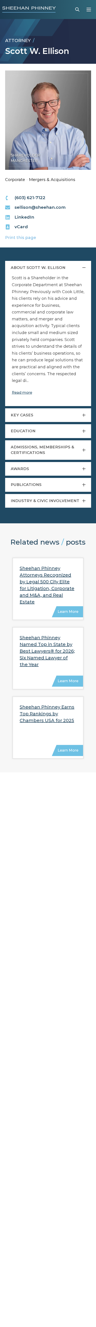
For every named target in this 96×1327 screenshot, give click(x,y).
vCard (21, 226)
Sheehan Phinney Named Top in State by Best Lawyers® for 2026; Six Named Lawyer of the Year (47, 651)
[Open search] (77, 9)
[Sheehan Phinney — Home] (29, 9)
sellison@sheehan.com (40, 207)
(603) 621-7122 (30, 197)
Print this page (20, 237)
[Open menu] (89, 9)
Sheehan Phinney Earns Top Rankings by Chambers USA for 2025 (47, 713)
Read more (22, 392)
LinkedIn (24, 217)
